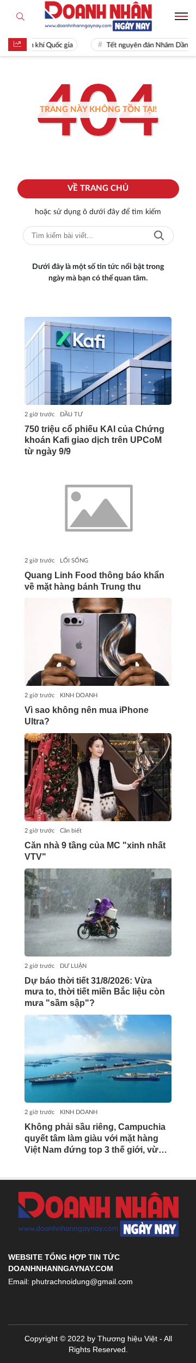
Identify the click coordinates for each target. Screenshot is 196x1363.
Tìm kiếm (159, 235)
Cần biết (71, 831)
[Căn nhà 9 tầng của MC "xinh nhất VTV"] (97, 777)
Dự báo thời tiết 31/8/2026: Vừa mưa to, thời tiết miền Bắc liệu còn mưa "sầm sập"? (94, 992)
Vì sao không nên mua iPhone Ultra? (86, 715)
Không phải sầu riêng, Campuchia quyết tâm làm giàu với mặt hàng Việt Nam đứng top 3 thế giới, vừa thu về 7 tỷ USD (95, 1138)
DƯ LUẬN (73, 966)
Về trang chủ (98, 188)
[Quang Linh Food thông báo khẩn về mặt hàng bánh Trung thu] (97, 507)
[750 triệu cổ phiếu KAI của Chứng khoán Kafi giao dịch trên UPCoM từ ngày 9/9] (97, 361)
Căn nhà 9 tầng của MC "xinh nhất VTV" (95, 851)
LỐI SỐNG (74, 561)
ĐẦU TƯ (71, 414)
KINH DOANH (78, 695)
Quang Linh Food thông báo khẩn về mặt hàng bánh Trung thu (94, 581)
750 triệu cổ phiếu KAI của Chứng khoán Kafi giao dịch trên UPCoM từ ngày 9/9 (94, 440)
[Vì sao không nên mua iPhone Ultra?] (97, 642)
